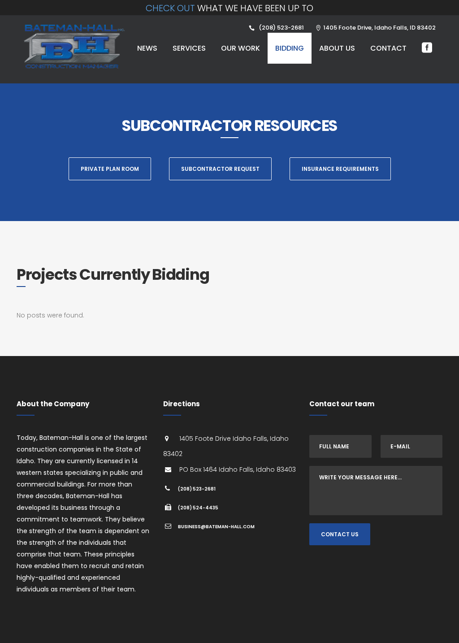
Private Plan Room (110, 169)
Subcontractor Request (220, 169)
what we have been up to (229, 8)
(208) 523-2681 (197, 489)
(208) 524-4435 (198, 507)
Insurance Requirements (340, 169)
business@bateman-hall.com (216, 526)
